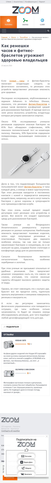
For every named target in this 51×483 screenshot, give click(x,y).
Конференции (31, 2)
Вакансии (5, 429)
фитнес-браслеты (33, 186)
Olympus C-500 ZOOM (25, 369)
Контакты (15, 429)
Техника (8, 24)
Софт (42, 24)
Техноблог (24, 37)
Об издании (6, 426)
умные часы (16, 81)
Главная (4, 37)
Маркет (42, 2)
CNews (8, 2)
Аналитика (18, 2)
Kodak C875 (20, 340)
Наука (25, 24)
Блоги (13, 37)
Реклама (16, 426)
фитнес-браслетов (38, 104)
